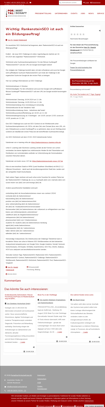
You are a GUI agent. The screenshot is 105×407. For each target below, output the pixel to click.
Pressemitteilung (43, 13)
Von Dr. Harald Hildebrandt (17, 40)
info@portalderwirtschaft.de (17, 387)
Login (87, 3)
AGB (39, 383)
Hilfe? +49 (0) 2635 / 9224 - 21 (17, 3)
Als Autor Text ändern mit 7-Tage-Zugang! (85, 94)
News (91, 13)
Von (18, 304)
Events (74, 13)
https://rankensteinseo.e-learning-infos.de (46, 142)
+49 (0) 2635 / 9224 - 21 (16, 390)
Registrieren (96, 3)
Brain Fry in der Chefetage (47, 295)
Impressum (41, 375)
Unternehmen (61, 13)
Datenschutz (41, 379)
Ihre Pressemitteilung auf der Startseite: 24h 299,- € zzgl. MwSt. (85, 82)
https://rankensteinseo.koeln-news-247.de (47, 161)
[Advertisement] (85, 126)
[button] (19, 347)
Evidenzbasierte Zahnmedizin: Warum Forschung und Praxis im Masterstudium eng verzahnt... (19, 297)
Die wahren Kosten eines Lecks (82, 295)
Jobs (83, 13)
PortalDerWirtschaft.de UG (21, 375)
